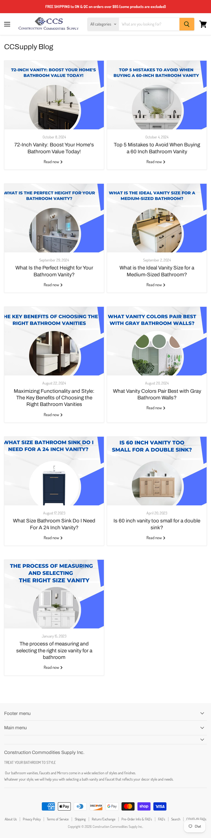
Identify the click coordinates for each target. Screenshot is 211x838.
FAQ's (161, 819)
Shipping (80, 819)
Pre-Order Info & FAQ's (136, 819)
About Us (11, 819)
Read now (52, 161)
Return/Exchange (103, 819)
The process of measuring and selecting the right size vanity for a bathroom (54, 650)
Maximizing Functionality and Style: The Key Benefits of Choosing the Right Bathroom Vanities (54, 397)
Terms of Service (58, 819)
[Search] (186, 24)
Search (175, 819)
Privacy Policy (32, 819)
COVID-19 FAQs (196, 819)
